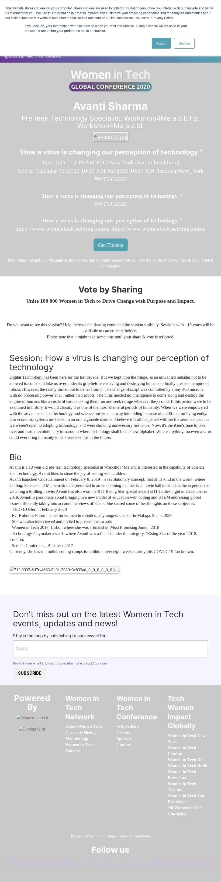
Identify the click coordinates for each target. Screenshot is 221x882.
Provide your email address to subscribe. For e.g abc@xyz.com (60, 663)
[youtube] (143, 862)
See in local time (157, 162)
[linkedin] (92, 862)
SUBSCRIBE (29, 673)
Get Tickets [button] (110, 245)
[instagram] (109, 862)
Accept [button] (161, 43)
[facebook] (75, 862)
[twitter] (126, 862)
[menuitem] (83, 726)
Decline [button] (184, 43)
